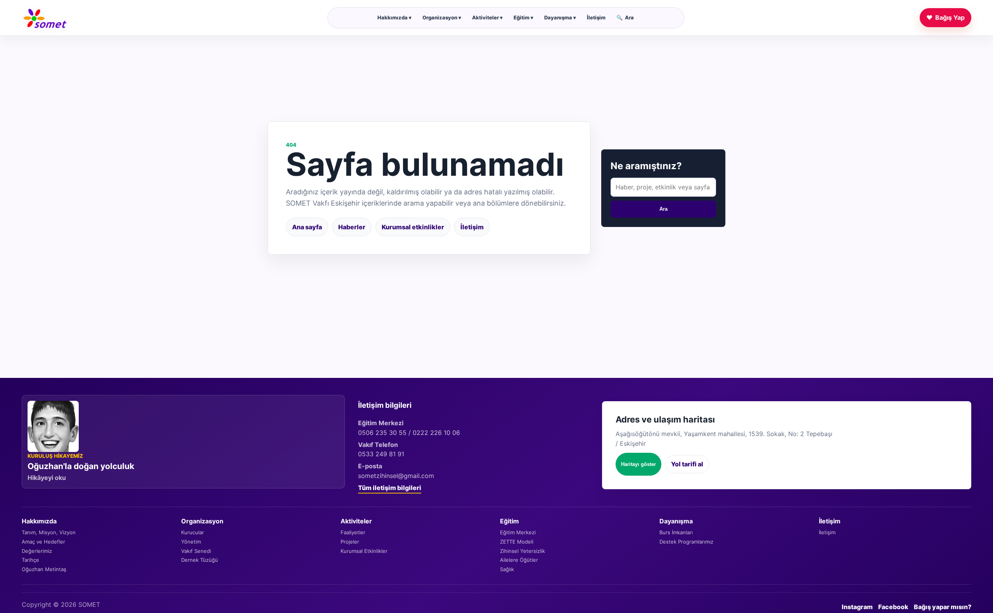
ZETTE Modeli (516, 542)
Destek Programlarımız (686, 542)
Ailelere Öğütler (519, 560)
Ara (625, 17)
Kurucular (192, 532)
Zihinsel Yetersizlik (522, 551)
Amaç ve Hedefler (43, 542)
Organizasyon (441, 17)
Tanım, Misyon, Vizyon (49, 532)
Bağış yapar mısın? (942, 607)
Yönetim (191, 542)
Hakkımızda (394, 17)
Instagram (857, 607)
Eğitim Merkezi (518, 532)
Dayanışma (560, 17)
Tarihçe (30, 560)
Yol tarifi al (687, 464)
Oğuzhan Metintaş (44, 569)
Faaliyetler (353, 532)
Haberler (351, 227)
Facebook (893, 607)
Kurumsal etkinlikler (413, 227)
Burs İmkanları (676, 532)
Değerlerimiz (37, 551)
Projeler (350, 542)
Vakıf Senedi (196, 551)
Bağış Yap (945, 17)
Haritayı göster (638, 464)
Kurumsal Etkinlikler (364, 551)
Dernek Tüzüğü (199, 560)
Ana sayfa (307, 227)
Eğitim (523, 17)
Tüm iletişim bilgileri (389, 488)
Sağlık (507, 569)
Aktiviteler (487, 17)
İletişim (596, 17)
